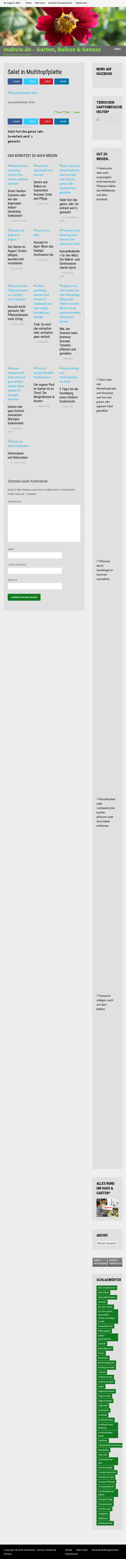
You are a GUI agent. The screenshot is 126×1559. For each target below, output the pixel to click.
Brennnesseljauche (106, 1362)
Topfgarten (103, 1513)
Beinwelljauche (105, 1348)
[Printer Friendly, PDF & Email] (67, 111)
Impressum (81, 2)
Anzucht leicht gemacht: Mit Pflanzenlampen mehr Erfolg (18, 313)
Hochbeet (102, 1415)
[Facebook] (105, 2)
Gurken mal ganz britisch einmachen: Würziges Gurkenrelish (16, 415)
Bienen (101, 1353)
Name (12, 549)
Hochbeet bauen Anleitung (105, 1426)
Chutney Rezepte (105, 1381)
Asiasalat (102, 1302)
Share (16, 81)
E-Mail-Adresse (18, 564)
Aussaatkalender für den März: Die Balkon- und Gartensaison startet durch (70, 259)
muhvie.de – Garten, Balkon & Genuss (52, 49)
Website (12, 580)
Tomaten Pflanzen (106, 1481)
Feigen (101, 1386)
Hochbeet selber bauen (105, 1434)
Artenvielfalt (103, 1292)
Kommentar (15, 501)
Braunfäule (103, 1358)
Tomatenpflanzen (106, 1486)
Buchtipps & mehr (106, 1367)
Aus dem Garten (105, 1306)
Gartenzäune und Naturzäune (18, 455)
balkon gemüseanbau (104, 1337)
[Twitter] (113, 2)
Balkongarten (104, 1330)
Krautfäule (102, 1440)
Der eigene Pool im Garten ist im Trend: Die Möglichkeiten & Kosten (44, 393)
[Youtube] (109, 2)
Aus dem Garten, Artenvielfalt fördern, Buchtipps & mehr (106, 1316)
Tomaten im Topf (106, 1477)
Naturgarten (103, 1450)
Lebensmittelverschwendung (111, 1445)
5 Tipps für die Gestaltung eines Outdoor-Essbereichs (69, 395)
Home (29, 2)
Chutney (101, 1372)
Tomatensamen (105, 1504)
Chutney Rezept (105, 1377)
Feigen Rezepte (105, 1400)
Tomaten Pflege (105, 1499)
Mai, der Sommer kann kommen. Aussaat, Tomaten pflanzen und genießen (68, 341)
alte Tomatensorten (107, 1287)
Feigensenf (102, 1405)
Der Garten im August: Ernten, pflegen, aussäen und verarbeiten (17, 255)
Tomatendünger (105, 1467)
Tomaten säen (104, 1508)
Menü (117, 49)
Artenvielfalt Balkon (107, 1297)
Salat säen (102, 1454)
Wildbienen (103, 1518)
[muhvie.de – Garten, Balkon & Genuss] (63, 26)
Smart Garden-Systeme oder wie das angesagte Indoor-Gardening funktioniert (17, 203)
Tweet (32, 81)
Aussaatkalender (105, 1326)
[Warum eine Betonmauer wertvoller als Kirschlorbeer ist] (106, 799)
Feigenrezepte (104, 1396)
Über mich (40, 2)
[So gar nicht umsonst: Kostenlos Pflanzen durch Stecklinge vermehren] (106, 561)
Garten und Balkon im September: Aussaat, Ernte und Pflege (43, 190)
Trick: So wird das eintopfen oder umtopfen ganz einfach (43, 330)
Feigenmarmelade (106, 1391)
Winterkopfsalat (105, 1523)
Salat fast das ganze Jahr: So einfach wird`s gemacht (69, 206)
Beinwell (102, 1343)
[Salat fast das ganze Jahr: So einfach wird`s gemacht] (106, 379)
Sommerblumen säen (105, 1461)
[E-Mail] (120, 2)
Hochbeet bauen (105, 1419)
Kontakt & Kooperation (60, 2)
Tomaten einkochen (107, 1472)
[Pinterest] (117, 2)
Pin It (48, 81)
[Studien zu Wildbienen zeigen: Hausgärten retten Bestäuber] (106, 168)
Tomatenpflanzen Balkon (106, 1493)
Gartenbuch (103, 1410)
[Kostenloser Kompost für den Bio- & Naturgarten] (106, 996)
